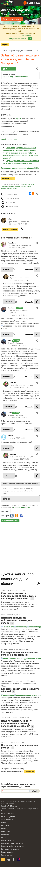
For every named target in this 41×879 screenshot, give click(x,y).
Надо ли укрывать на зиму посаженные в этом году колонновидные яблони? (16, 723)
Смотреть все (29, 771)
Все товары (5, 825)
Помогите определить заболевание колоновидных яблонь (17, 620)
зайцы (29, 186)
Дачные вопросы (7, 820)
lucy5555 (4, 742)
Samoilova (12, 243)
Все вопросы (5, 831)
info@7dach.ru (12, 806)
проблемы (4, 186)
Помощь (4, 823)
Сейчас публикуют (7, 814)
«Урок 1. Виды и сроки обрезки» (15, 77)
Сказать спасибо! (10, 229)
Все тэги (4, 837)
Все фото (4, 828)
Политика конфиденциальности (12, 846)
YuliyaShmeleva (7, 649)
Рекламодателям (7, 855)
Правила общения (7, 840)
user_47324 (5, 718)
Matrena (13, 383)
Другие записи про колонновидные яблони (17, 579)
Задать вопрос (8, 178)
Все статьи (5, 834)
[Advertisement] (20, 548)
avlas (12, 275)
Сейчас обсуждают (8, 817)
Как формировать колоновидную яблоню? (20, 690)
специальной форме (21, 507)
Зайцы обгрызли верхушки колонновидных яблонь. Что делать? (18, 51)
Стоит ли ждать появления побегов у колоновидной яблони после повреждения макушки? (20, 155)
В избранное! (10, 69)
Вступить (5, 45)
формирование (14, 186)
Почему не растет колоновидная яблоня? (19, 746)
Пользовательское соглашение (12, 843)
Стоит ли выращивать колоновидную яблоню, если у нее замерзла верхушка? (18, 596)
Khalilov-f (11, 308)
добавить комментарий (10, 520)
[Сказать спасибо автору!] (37, 269)
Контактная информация (10, 849)
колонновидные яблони (9, 188)
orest (10, 340)
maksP (10, 436)
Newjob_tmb (6, 681)
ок (30, 39)
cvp (2, 615)
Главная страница (7, 811)
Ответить (6, 269)
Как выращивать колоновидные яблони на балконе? (19, 653)
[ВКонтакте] (30, 193)
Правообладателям (8, 852)
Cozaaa (3, 590)
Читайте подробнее (9, 139)
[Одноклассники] (33, 193)
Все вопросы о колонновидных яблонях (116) (20, 168)
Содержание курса (12, 19)
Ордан (19, 118)
